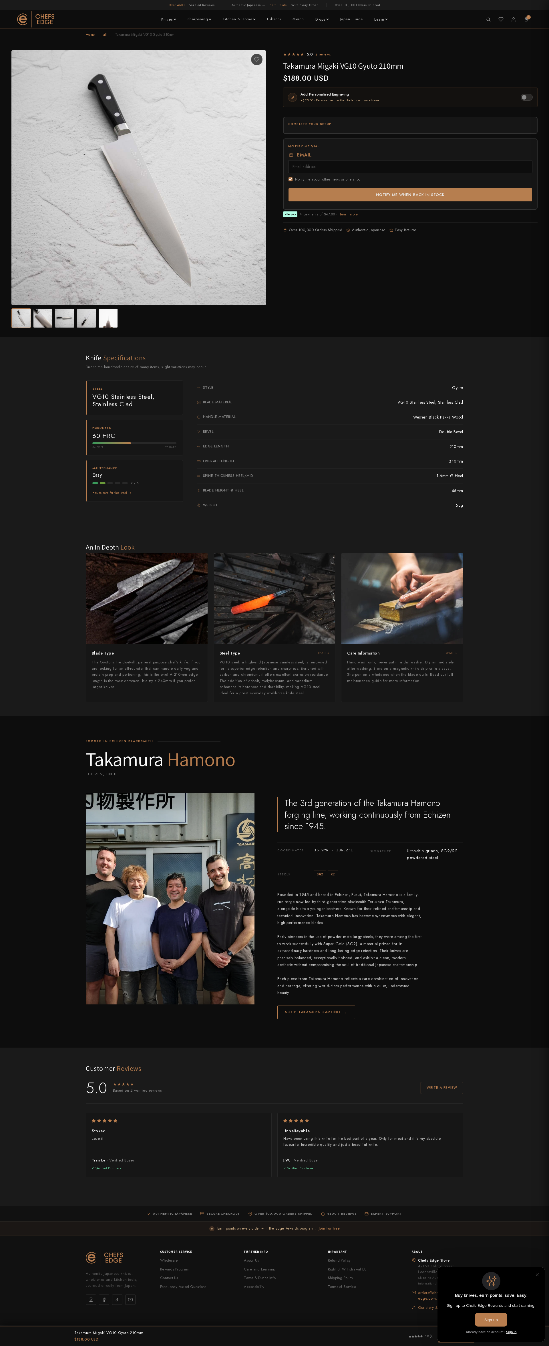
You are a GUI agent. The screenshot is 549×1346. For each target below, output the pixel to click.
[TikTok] (117, 1300)
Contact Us (169, 1277)
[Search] (488, 19)
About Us (251, 1260)
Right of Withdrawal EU (347, 1269)
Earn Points (278, 5)
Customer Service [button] (176, 1252)
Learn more (349, 214)
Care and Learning (259, 1269)
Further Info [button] (256, 1252)
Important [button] (337, 1252)
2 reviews (323, 54)
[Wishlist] (501, 19)
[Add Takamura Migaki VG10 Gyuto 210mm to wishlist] (256, 59)
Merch (298, 19)
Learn (379, 19)
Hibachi (274, 19)
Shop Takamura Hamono (316, 1012)
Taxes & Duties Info (260, 1277)
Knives (167, 19)
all (105, 34)
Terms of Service (342, 1286)
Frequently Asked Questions (183, 1286)
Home (90, 34)
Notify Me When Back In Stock (410, 194)
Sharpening (198, 19)
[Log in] (513, 19)
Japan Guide (351, 19)
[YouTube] (130, 1300)
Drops (320, 19)
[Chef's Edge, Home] (35, 19)
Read (322, 653)
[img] (179, 1121)
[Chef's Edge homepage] (117, 1258)
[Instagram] (91, 1300)
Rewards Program (174, 1269)
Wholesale (169, 1260)
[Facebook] (104, 1300)
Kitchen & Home (237, 19)
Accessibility (254, 1286)
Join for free (329, 1228)
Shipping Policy (340, 1277)
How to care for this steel (109, 492)
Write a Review (442, 1087)
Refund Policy (339, 1260)
